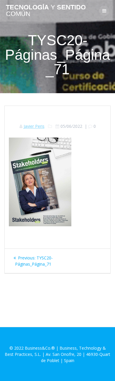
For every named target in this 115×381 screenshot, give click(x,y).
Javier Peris (34, 126)
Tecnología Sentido (46, 10)
